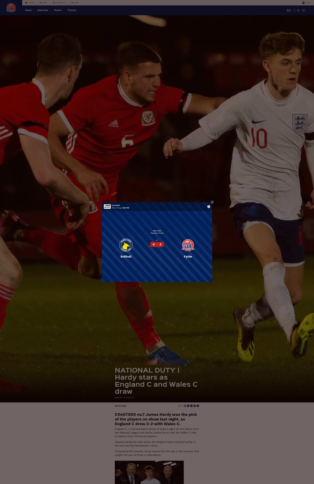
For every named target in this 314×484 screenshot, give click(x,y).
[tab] (209, 207)
